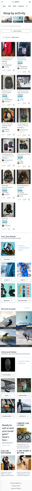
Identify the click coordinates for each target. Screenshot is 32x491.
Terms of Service (16, 488)
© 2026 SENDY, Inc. (16, 483)
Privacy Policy (16, 486)
